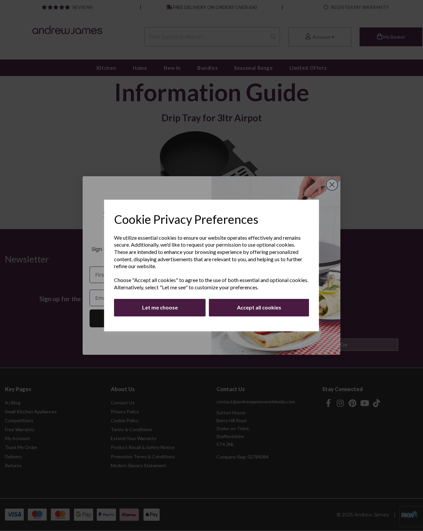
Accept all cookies (259, 307)
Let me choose (160, 307)
